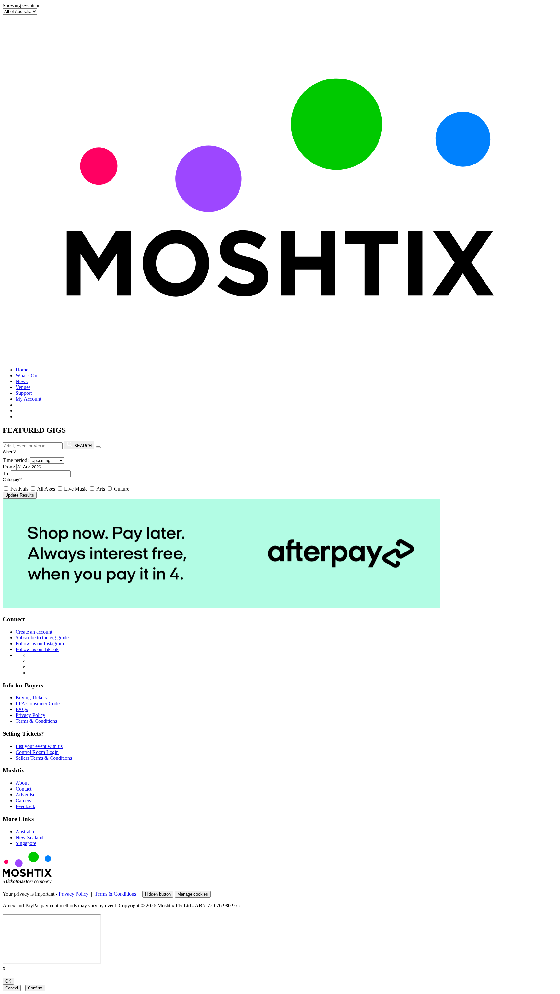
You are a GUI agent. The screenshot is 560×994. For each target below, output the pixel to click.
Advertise (25, 794)
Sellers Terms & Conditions (44, 758)
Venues (23, 387)
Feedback (25, 806)
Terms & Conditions (36, 721)
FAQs (22, 709)
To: (6, 473)
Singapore (26, 843)
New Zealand (29, 837)
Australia (25, 831)
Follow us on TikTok (37, 649)
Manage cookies (192, 894)
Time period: (16, 460)
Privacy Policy (30, 715)
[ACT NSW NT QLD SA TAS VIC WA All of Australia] (20, 11)
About (22, 783)
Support (24, 393)
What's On (26, 375)
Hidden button (158, 894)
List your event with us (39, 746)
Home (22, 369)
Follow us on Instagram (40, 643)
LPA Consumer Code (38, 703)
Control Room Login (37, 752)
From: (9, 466)
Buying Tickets (31, 697)
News (22, 381)
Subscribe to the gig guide (42, 637)
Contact (23, 789)
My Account (28, 399)
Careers (23, 800)
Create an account (34, 632)
